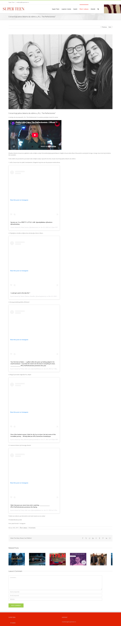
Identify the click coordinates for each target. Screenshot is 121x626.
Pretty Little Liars (26, 369)
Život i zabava (23, 528)
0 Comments (32, 528)
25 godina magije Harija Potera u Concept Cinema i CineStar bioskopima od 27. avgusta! (15, 555)
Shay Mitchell (25, 439)
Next (110, 27)
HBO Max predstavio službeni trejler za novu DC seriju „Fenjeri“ (101, 556)
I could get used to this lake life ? (20, 293)
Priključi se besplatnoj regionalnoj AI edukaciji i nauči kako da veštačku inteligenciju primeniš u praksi (80, 554)
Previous (104, 27)
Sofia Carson (25, 227)
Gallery (19, 555)
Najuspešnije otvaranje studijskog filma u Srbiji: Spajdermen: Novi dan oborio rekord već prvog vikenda (58, 554)
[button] (98, 9)
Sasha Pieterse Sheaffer (28, 296)
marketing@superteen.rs (69, 623)
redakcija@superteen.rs (22, 2)
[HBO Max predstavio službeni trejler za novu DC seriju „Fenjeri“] (103, 559)
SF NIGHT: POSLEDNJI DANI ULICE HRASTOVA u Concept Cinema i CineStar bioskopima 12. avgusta (36, 554)
